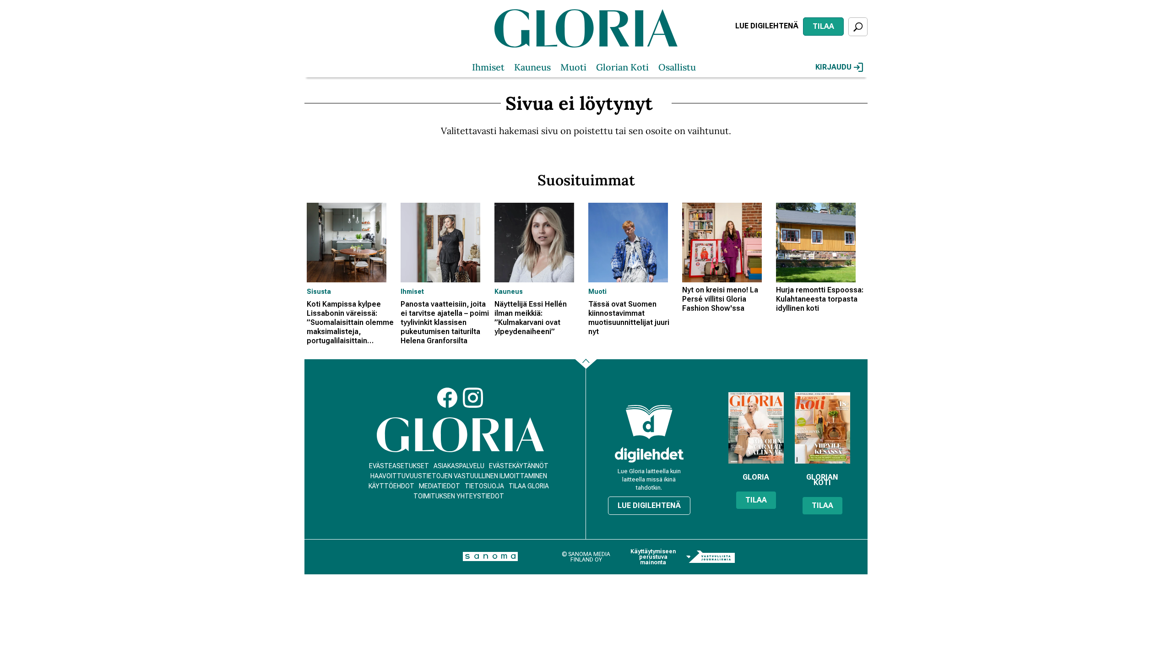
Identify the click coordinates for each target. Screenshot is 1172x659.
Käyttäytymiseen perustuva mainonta (653, 557)
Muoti (573, 67)
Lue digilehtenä (766, 26)
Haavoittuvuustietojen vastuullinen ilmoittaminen (458, 476)
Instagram (473, 398)
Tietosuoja (484, 486)
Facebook (447, 398)
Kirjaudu (833, 67)
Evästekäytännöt (518, 466)
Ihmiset (488, 67)
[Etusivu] (460, 435)
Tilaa (823, 26)
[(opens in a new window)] (649, 455)
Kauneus (532, 67)
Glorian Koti (622, 67)
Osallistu (677, 67)
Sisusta (319, 291)
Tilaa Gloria (529, 486)
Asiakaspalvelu (459, 466)
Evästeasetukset (399, 466)
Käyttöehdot (391, 486)
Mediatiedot (439, 486)
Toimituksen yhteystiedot (458, 496)
